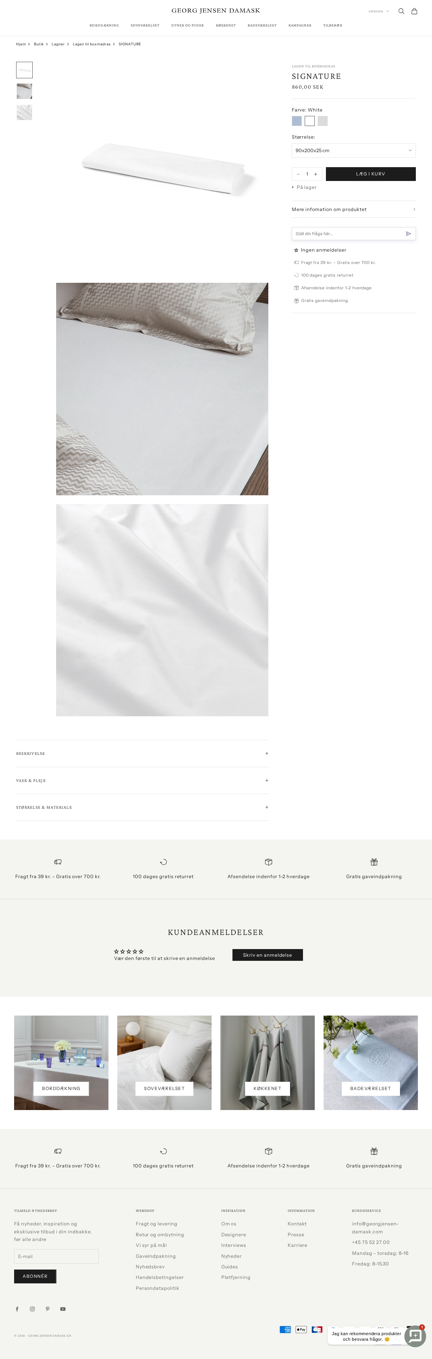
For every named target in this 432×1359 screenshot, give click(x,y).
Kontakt (297, 1224)
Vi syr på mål (151, 1245)
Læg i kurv (371, 174)
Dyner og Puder (187, 25)
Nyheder (231, 1256)
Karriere (298, 1245)
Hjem (21, 44)
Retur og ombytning (160, 1234)
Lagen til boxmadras (92, 44)
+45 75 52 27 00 (371, 1242)
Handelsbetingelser (160, 1277)
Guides (229, 1267)
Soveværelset (145, 25)
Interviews (234, 1245)
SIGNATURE (130, 44)
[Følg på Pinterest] (48, 1309)
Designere (234, 1234)
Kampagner (300, 25)
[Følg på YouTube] (63, 1309)
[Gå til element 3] (24, 112)
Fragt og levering (157, 1224)
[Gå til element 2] (24, 91)
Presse (296, 1234)
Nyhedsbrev (150, 1267)
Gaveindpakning (156, 1256)
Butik (39, 44)
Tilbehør (332, 25)
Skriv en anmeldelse (267, 955)
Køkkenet (226, 25)
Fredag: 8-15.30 (370, 1264)
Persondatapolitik (158, 1288)
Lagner (58, 44)
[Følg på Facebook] (17, 1309)
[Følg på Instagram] (32, 1309)
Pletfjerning (236, 1277)
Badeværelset (262, 25)
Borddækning (104, 25)
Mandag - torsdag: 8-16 (380, 1253)
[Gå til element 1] (24, 70)
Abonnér (35, 1276)
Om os (229, 1224)
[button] (297, 250)
